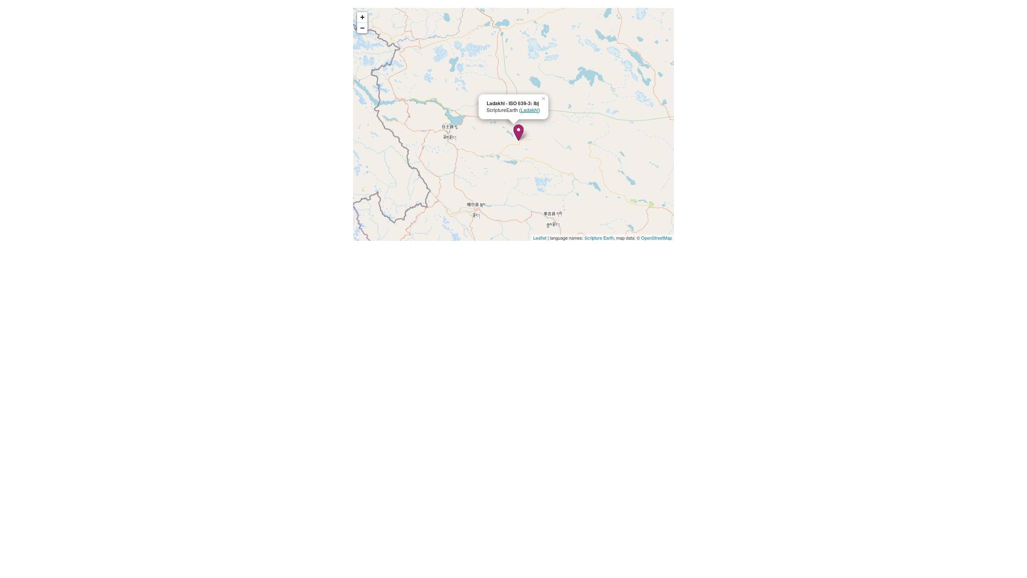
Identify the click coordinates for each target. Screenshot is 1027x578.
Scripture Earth (599, 237)
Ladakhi (529, 109)
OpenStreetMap (656, 237)
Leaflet (539, 237)
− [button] (362, 28)
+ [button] (362, 17)
